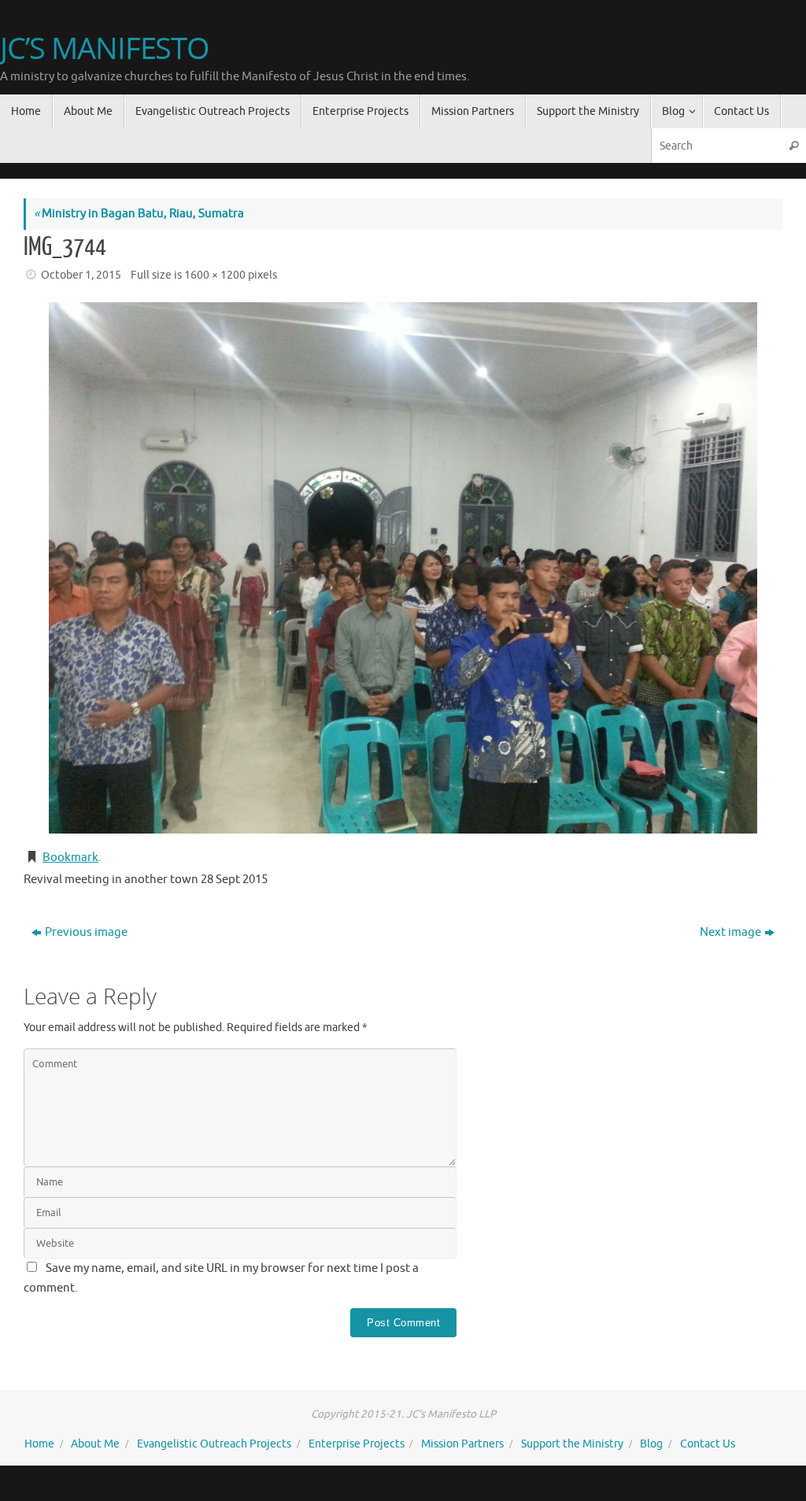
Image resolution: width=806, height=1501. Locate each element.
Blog (651, 1444)
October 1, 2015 (81, 275)
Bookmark (70, 857)
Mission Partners (462, 1444)
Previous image (86, 932)
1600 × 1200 (215, 275)
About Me (95, 1444)
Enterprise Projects (357, 1444)
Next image (730, 932)
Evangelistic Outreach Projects (214, 1444)
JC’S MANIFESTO (104, 48)
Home (39, 1444)
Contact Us (707, 1444)
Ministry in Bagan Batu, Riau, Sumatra (139, 213)
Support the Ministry (572, 1444)
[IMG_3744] (403, 568)
